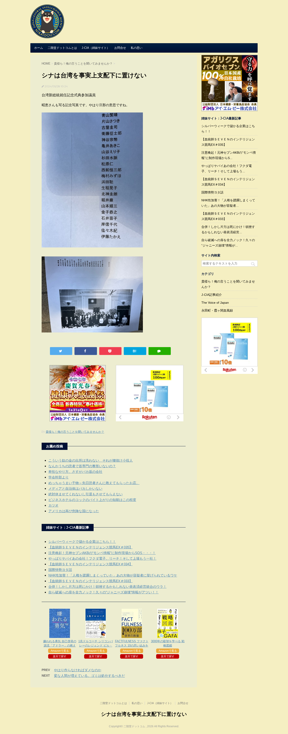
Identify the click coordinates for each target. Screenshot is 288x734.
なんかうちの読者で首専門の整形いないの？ (82, 466)
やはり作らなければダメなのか (77, 670)
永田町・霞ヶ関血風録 (217, 310)
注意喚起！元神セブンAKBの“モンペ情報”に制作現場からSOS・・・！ (102, 553)
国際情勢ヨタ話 (60, 570)
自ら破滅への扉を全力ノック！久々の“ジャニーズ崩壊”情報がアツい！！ (103, 592)
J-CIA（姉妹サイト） (96, 47)
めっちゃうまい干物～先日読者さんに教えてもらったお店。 (94, 483)
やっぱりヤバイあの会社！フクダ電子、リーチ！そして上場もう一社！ (102, 558)
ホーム (38, 47)
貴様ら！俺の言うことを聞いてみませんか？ (75, 431)
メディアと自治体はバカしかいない (75, 488)
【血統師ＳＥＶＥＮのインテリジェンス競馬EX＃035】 (90, 547)
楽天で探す (59, 656)
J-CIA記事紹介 (211, 294)
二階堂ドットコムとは (62, 47)
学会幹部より (58, 477)
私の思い (136, 47)
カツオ (53, 505)
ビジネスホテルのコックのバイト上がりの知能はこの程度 (92, 500)
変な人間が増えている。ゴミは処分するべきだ (89, 676)
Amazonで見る (60, 650)
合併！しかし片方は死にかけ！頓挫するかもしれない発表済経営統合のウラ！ (107, 586)
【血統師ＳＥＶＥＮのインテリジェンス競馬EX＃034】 (90, 564)
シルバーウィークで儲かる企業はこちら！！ (82, 541)
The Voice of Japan (215, 302)
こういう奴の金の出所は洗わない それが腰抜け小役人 (90, 460)
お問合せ (120, 47)
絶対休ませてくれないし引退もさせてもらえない (85, 494)
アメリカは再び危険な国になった (73, 511)
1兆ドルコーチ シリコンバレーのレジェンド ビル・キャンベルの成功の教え (95, 645)
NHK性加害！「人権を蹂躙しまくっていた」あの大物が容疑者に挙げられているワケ (112, 575)
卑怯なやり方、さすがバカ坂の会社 (75, 472)
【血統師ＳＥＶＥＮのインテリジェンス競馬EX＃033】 (90, 581)
